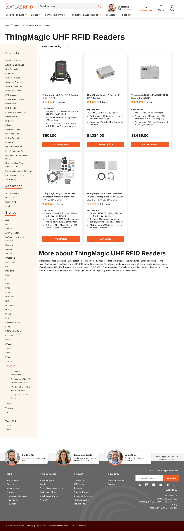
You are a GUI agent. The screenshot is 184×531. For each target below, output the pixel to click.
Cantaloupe (10, 262)
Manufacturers (13, 488)
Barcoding (11, 484)
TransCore (10, 408)
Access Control (12, 193)
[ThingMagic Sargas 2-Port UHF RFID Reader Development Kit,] (61, 170)
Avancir (8, 228)
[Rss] (139, 484)
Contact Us (79, 480)
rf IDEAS (9, 339)
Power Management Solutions (18, 170)
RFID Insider (79, 484)
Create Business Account (51, 488)
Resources (110, 14)
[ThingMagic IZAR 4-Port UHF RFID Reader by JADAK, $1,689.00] (150, 72)
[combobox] (63, 6)
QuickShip (9, 73)
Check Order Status (49, 496)
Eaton (8, 275)
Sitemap (30, 526)
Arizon (8, 224)
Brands (34, 14)
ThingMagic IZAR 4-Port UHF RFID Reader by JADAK (149, 96)
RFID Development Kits (15, 112)
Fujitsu (8, 292)
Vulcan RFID (10, 421)
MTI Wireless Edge (13, 331)
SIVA (7, 356)
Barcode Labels (12, 133)
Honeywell (10, 305)
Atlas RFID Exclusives (14, 64)
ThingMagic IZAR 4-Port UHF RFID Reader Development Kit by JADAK (105, 195)
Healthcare (10, 197)
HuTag (8, 309)
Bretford (9, 249)
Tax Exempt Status (48, 492)
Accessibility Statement (58, 526)
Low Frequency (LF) (14, 151)
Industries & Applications (85, 14)
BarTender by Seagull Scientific (14, 239)
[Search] (99, 6)
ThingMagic (10, 365)
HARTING (9, 296)
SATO (8, 348)
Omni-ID (9, 335)
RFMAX (8, 344)
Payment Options (82, 492)
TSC (7, 412)
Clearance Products (13, 82)
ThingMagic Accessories (16, 373)
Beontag (9, 244)
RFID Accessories (13, 90)
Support (126, 14)
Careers (111, 484)
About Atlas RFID (116, 480)
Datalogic (9, 270)
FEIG (7, 288)
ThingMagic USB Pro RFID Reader (60, 95)
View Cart (44, 500)
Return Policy (80, 504)
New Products (11, 69)
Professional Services (14, 175)
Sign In (43, 484)
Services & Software (55, 14)
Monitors (9, 142)
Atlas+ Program (47, 480)
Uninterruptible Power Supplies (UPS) (15, 165)
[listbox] (60, 46)
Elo (6, 279)
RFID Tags (10, 120)
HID (7, 300)
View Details (61, 239)
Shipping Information (83, 496)
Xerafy (8, 425)
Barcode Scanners (13, 129)
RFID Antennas (11, 95)
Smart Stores (11, 179)
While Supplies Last (13, 86)
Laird (7, 326)
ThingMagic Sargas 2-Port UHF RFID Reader (103, 96)
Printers (8, 125)
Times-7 (8, 403)
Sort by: (45, 46)
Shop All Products (15, 14)
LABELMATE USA (13, 322)
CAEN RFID (10, 257)
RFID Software (11, 116)
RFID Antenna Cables (14, 99)
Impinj (8, 313)
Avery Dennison (12, 232)
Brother (8, 253)
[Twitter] (168, 484)
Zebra (8, 429)
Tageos (8, 361)
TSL (7, 416)
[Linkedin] (146, 484)
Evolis (8, 283)
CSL (7, 266)
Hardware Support (82, 500)
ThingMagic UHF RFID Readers (20, 396)
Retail (7, 206)
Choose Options (61, 144)
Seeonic (8, 352)
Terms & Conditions (78, 526)
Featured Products (13, 60)
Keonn (8, 318)
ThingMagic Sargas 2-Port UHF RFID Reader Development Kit (58, 195)
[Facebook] (153, 484)
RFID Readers (11, 107)
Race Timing (10, 201)
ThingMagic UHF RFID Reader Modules (20, 388)
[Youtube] (160, 484)
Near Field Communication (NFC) (17, 157)
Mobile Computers (13, 138)
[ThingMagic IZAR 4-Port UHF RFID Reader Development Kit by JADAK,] (105, 170)
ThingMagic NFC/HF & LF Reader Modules (20, 381)
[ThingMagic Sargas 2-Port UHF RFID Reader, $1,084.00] (105, 72)
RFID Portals (10, 103)
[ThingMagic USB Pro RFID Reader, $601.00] (61, 72)
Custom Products (12, 77)
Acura (8, 219)
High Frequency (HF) (14, 146)
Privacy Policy (41, 526)
